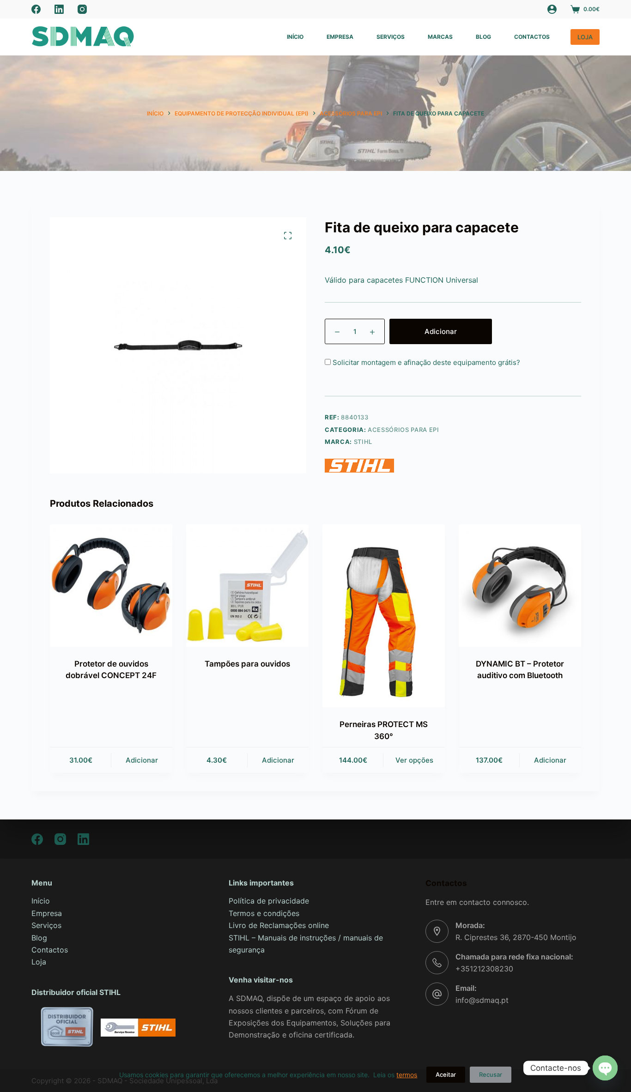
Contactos (532, 36)
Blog (483, 36)
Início (295, 36)
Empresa (340, 36)
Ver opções (414, 760)
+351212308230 (484, 968)
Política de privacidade (269, 900)
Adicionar (441, 331)
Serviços (390, 36)
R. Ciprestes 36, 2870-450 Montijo (515, 937)
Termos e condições (264, 913)
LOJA (585, 37)
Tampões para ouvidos (247, 663)
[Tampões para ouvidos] (247, 585)
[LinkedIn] (59, 9)
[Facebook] (36, 9)
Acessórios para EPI (403, 429)
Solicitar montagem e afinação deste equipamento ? (425, 362)
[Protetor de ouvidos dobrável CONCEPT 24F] (111, 585)
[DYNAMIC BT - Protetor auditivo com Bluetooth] (520, 585)
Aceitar (446, 1074)
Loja (38, 961)
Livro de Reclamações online (279, 925)
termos (406, 1075)
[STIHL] (359, 466)
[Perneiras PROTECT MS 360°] (383, 616)
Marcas (440, 36)
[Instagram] (82, 9)
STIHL (363, 441)
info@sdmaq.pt (482, 1000)
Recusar (490, 1074)
